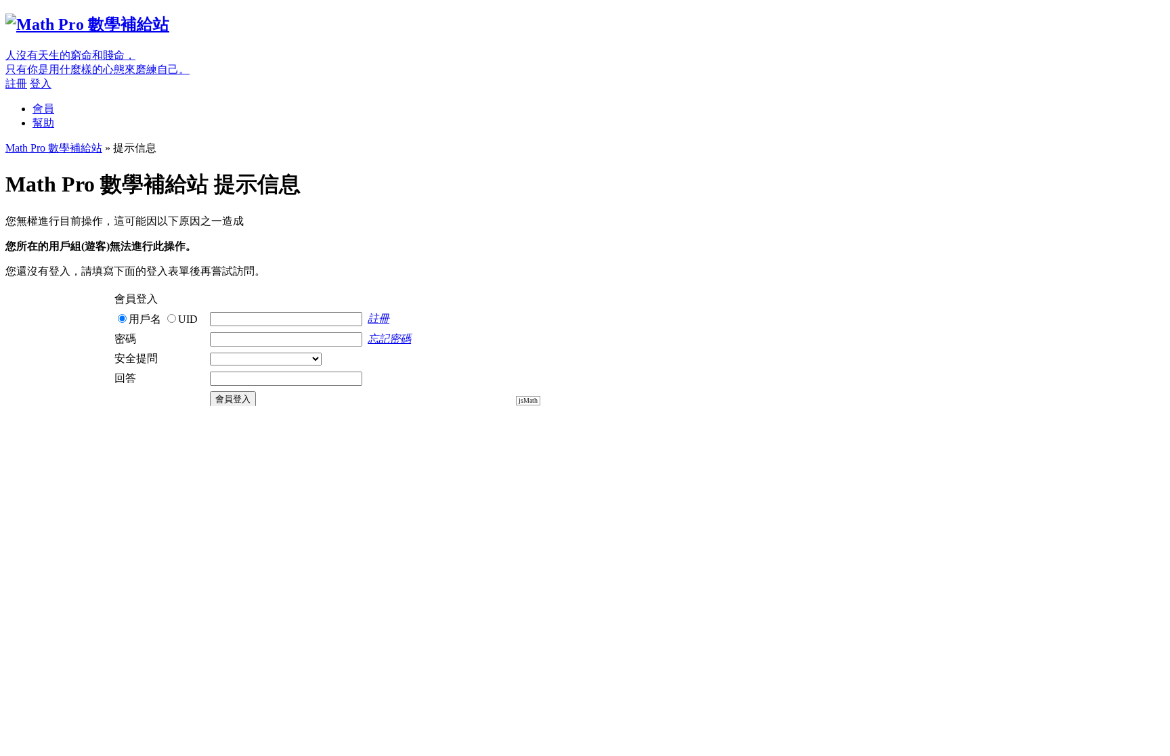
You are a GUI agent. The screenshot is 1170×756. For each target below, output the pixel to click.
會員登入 (233, 399)
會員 (43, 108)
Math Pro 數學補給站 (53, 148)
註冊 (16, 83)
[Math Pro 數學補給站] (87, 24)
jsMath (528, 400)
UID (188, 319)
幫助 (43, 123)
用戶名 (145, 319)
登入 (40, 83)
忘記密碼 (389, 338)
